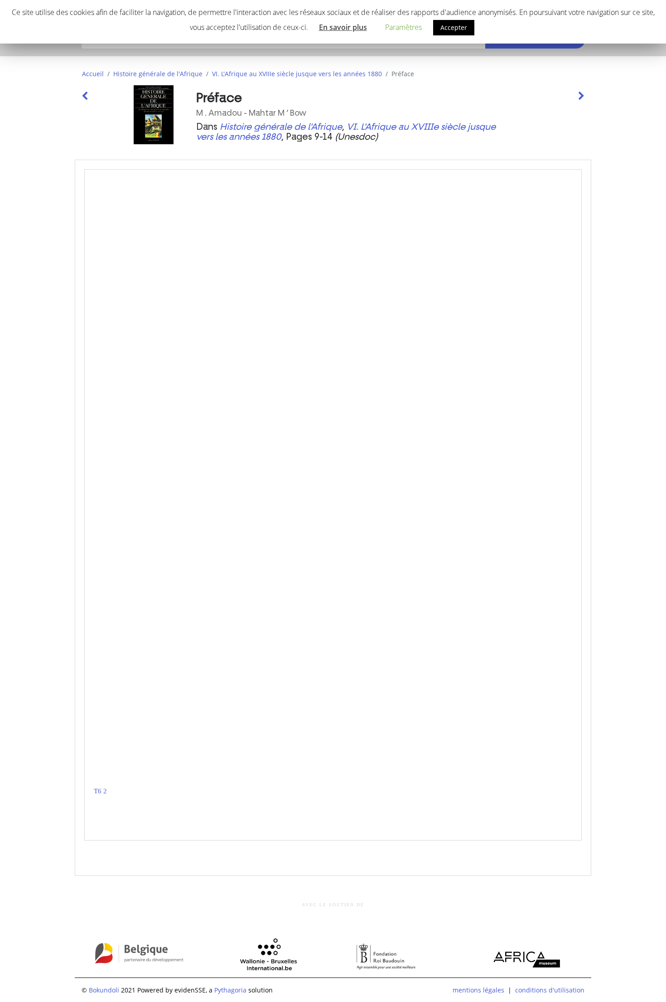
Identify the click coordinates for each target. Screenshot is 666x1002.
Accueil (93, 73)
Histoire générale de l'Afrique (158, 73)
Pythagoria (230, 990)
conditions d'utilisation (549, 990)
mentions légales (478, 990)
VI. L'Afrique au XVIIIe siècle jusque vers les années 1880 (297, 73)
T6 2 (100, 791)
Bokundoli (104, 990)
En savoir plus (343, 27)
